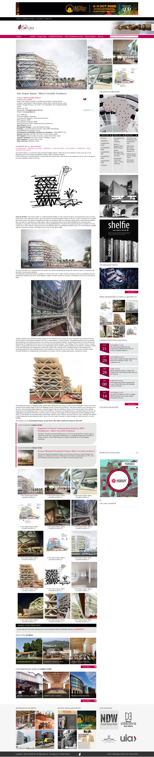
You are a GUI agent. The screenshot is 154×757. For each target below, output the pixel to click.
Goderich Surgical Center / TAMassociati (60, 662)
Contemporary (21, 148)
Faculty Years (42, 36)
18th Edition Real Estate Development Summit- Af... (131, 148)
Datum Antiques (90, 36)
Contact (109, 754)
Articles (32, 36)
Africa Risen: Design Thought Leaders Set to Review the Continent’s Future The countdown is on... (123, 360)
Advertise (39, 19)
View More (86, 667)
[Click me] (152, 27)
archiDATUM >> (79, 629)
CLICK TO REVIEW (30, 425)
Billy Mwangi (36, 146)
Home (19, 36)
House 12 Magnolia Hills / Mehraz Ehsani (119, 146)
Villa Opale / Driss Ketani (130, 161)
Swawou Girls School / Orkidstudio (58, 696)
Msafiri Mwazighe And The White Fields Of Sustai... (119, 153)
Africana (103, 138)
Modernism (81, 148)
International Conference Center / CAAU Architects (118, 161)
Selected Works (58, 148)
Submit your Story (28, 19)
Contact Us (48, 19)
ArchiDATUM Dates (56, 36)
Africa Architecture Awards (74, 36)
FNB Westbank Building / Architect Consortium (90, 696)
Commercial (47, 148)
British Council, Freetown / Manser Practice (35, 696)
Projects (25, 36)
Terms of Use (124, 754)
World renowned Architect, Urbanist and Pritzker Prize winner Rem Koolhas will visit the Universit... (123, 372)
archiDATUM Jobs (105, 153)
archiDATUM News (105, 157)
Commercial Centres (34, 148)
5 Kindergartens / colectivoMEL (30, 662)
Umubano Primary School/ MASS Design (86, 662)
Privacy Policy (134, 754)
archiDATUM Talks (105, 161)
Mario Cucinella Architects (32, 98)
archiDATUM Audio (105, 144)
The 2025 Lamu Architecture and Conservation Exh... (132, 140)
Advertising (115, 754)
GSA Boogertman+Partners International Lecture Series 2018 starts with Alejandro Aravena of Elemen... (122, 384)
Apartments (104, 141)
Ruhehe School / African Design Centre (132, 155)
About (18, 19)
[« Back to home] (26, 27)
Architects (104, 165)
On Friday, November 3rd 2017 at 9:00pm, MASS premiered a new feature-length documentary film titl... (123, 396)
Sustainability (70, 148)
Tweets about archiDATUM (108, 503)
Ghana (30, 99)
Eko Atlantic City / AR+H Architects (119, 140)
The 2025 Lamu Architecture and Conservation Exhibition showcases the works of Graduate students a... (121, 348)
